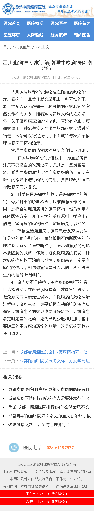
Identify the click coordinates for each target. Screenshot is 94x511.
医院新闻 (82, 23)
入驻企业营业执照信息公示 (47, 501)
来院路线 (35, 35)
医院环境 (11, 35)
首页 (7, 47)
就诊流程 (58, 35)
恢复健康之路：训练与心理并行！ (39, 424)
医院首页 (11, 23)
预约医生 (82, 35)
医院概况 (35, 23)
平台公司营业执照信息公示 (47, 494)
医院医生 (58, 23)
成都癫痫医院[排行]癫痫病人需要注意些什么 (49, 398)
